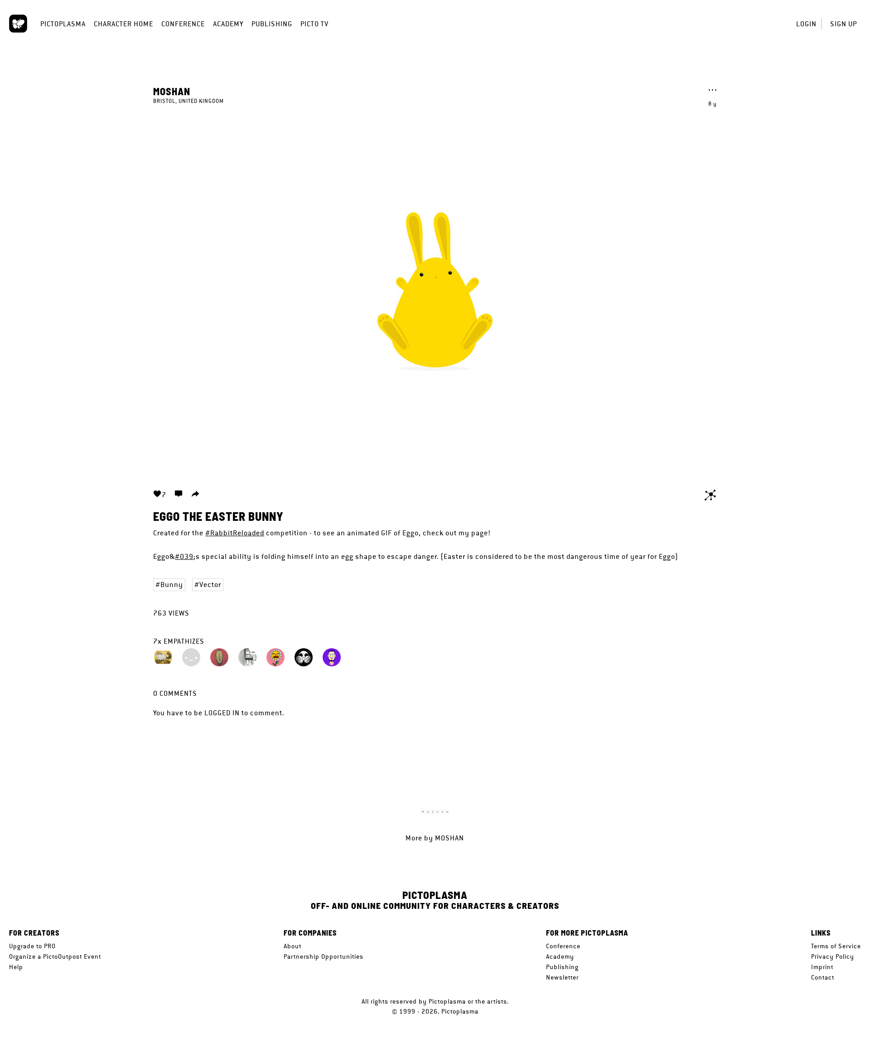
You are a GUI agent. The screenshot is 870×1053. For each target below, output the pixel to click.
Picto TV (314, 24)
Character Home (123, 24)
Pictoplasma (63, 24)
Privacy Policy (832, 956)
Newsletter (562, 977)
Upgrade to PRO (32, 946)
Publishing (271, 24)
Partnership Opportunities (323, 956)
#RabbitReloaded (234, 533)
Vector (210, 584)
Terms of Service (836, 946)
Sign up (843, 24)
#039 (184, 556)
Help (16, 967)
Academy (228, 24)
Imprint (822, 967)
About (292, 946)
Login (806, 24)
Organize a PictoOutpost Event (55, 956)
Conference (183, 24)
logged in (222, 713)
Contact (822, 977)
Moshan (171, 91)
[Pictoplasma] (18, 24)
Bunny (171, 584)
